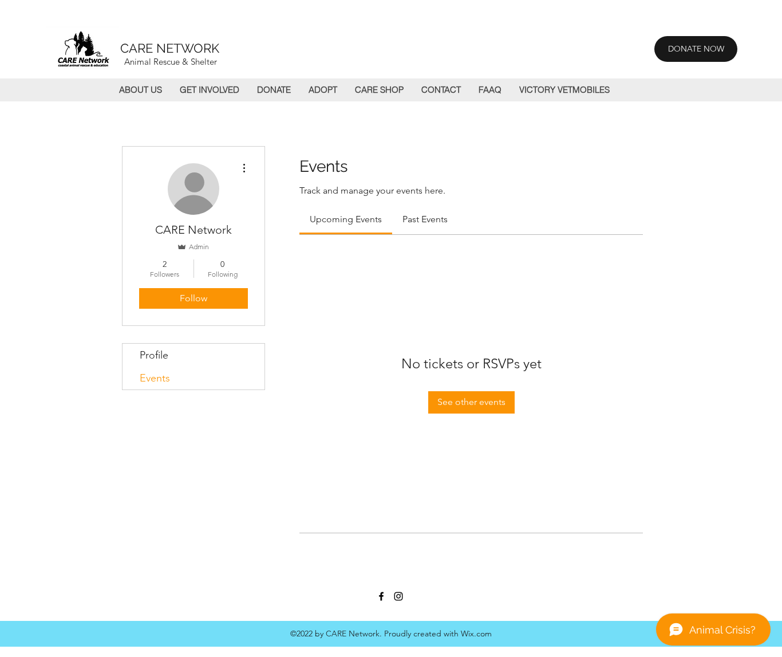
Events (155, 378)
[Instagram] (398, 596)
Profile (154, 355)
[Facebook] (381, 596)
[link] (346, 219)
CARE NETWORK (169, 48)
